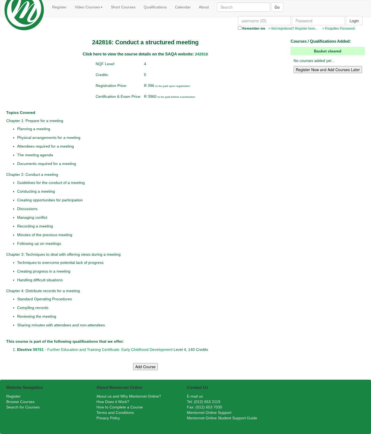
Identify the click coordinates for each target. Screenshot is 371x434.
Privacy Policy (108, 418)
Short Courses (123, 7)
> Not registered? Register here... (292, 28)
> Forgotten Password (338, 28)
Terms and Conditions (115, 412)
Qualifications (155, 7)
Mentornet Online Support (209, 412)
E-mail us (195, 396)
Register (59, 7)
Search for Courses (23, 407)
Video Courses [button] (87, 7)
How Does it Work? (112, 401)
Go (277, 7)
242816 (201, 54)
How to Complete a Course (119, 407)
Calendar (183, 7)
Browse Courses (20, 401)
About (204, 7)
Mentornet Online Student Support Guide (222, 418)
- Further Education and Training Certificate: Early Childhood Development (102, 349)
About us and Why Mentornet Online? (128, 396)
